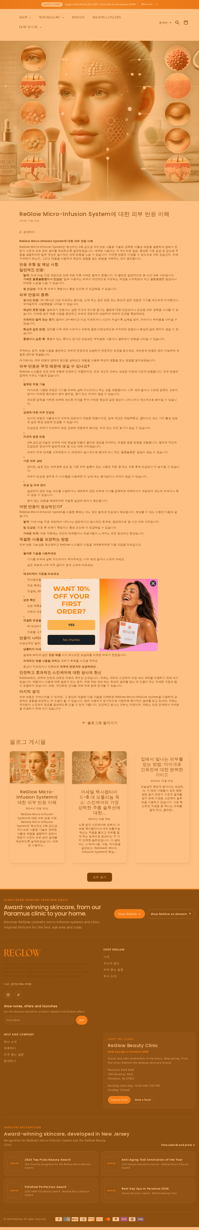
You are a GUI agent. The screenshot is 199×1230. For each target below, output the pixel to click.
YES (71, 625)
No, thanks (71, 640)
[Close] (153, 583)
